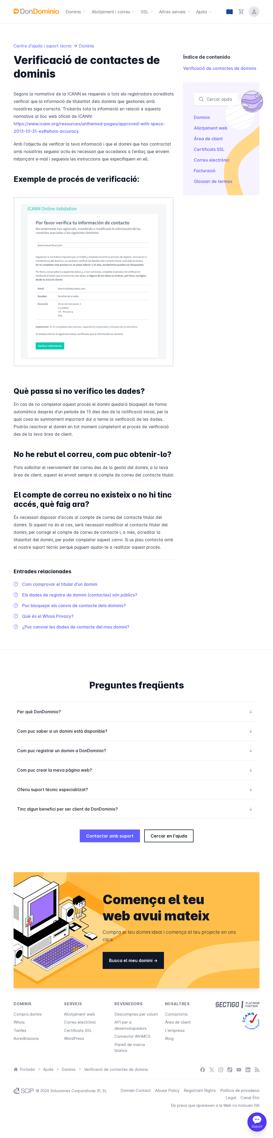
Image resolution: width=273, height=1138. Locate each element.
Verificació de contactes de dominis (219, 68)
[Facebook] (202, 1070)
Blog (169, 1038)
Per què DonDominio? (135, 711)
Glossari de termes (213, 181)
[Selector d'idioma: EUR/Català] (229, 11)
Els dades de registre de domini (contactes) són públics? (79, 595)
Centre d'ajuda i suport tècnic (43, 46)
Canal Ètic (249, 1097)
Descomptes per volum (136, 1014)
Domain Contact (136, 1090)
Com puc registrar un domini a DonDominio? (135, 750)
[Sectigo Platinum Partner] (237, 1004)
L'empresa (174, 1030)
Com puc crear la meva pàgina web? (135, 770)
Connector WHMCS (132, 1036)
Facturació (204, 170)
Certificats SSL (209, 149)
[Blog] (257, 1070)
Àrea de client (208, 138)
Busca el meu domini (131, 960)
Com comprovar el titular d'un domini (59, 584)
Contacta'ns (176, 1014)
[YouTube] (238, 1070)
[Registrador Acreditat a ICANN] (251, 1020)
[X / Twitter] (211, 1070)
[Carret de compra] (241, 11)
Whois (19, 1022)
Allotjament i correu (111, 11)
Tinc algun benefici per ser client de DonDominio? (135, 809)
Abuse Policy (167, 1090)
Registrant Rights (200, 1090)
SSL (144, 11)
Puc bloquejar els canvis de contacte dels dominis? (74, 605)
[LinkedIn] (248, 1070)
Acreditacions (26, 1038)
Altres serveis (172, 11)
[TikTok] (229, 1070)
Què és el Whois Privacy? (48, 616)
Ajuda (201, 11)
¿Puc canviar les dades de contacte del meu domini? (75, 627)
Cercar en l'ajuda (169, 836)
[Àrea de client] (254, 11)
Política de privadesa (239, 1090)
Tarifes (20, 1030)
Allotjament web (210, 128)
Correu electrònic (212, 160)
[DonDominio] (36, 11)
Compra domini (28, 1014)
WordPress (74, 1038)
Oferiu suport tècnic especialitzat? (135, 789)
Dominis (73, 11)
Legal (231, 1097)
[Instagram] (220, 1070)
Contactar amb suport (110, 836)
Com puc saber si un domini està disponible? (135, 731)
